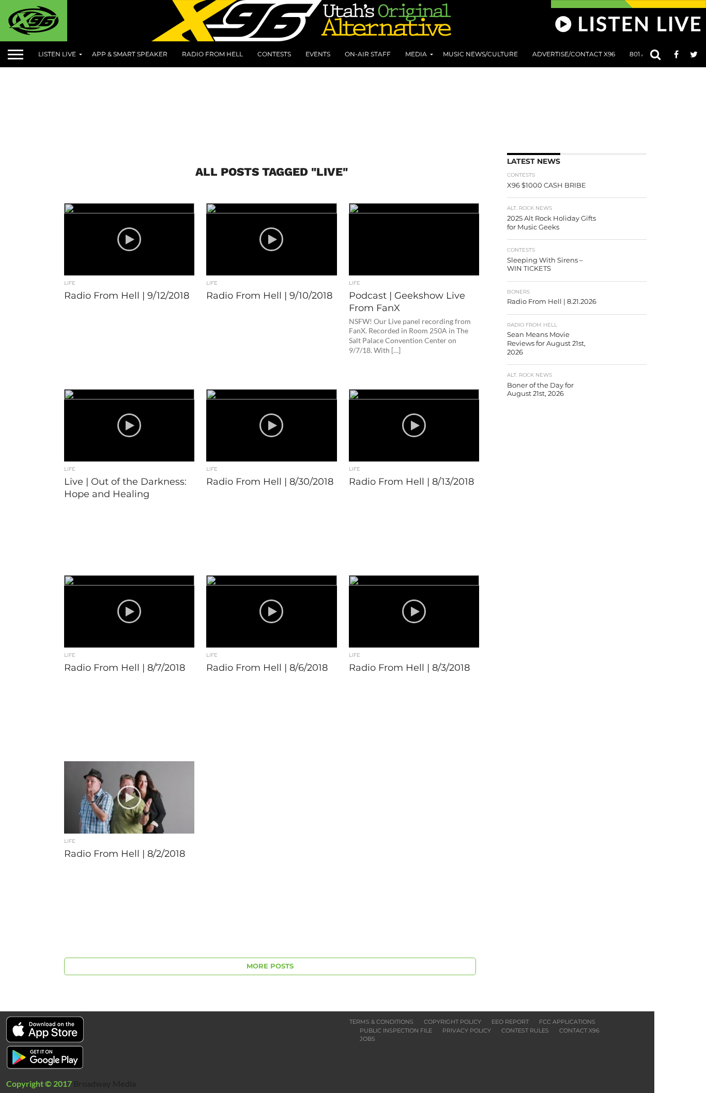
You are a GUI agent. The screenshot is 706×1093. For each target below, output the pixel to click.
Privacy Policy (466, 1030)
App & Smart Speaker (129, 54)
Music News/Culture (480, 54)
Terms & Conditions (381, 1021)
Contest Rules (525, 1030)
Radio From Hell (212, 54)
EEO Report (510, 1021)
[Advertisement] (362, 106)
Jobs (367, 1038)
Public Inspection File (396, 1030)
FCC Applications (567, 1021)
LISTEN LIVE (57, 54)
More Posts (270, 966)
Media (416, 54)
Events (317, 54)
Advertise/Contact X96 (573, 54)
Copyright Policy (452, 1021)
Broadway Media (104, 1083)
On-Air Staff (368, 54)
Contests (274, 54)
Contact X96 (579, 1030)
